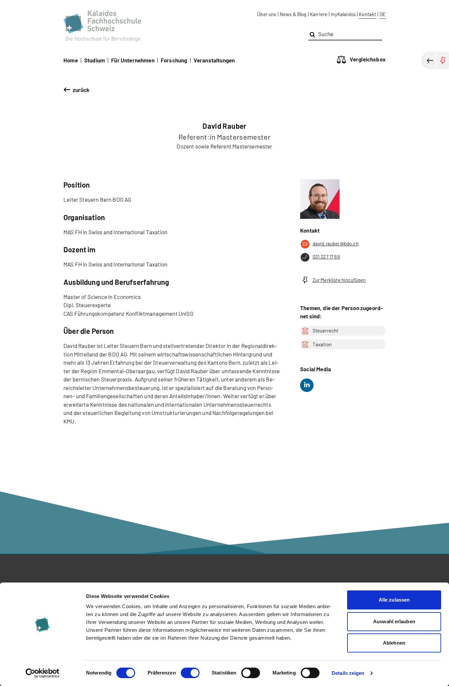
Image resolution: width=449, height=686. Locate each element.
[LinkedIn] (307, 385)
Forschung (174, 60)
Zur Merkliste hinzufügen (339, 280)
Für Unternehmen (132, 60)
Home (70, 60)
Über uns (266, 14)
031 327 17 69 (326, 257)
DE (383, 14)
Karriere (318, 14)
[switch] (190, 673)
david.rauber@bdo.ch (336, 243)
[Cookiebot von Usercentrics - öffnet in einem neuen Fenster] (42, 673)
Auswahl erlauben (394, 621)
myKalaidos (343, 14)
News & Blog (293, 14)
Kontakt (367, 14)
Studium (94, 60)
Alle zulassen (394, 600)
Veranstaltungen (214, 60)
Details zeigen (348, 673)
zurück (81, 89)
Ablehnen (394, 643)
